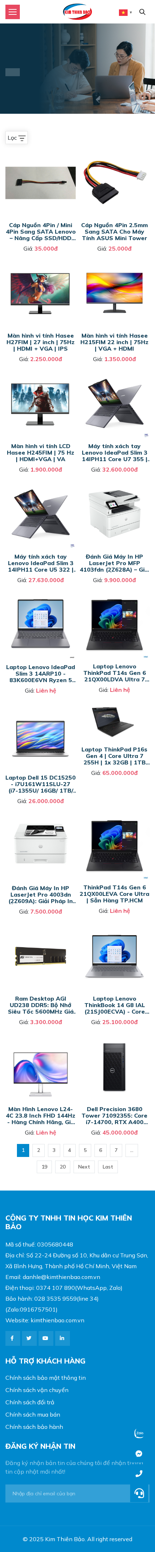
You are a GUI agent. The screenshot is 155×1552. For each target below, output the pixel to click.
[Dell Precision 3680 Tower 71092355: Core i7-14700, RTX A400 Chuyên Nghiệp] (114, 1036)
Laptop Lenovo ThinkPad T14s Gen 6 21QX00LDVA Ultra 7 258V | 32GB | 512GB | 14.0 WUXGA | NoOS (115, 672)
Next (84, 1166)
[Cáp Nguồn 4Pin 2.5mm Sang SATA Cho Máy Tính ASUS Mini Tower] (114, 152)
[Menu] (13, 12)
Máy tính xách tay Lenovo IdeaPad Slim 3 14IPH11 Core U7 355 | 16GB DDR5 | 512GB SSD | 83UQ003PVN (114, 452)
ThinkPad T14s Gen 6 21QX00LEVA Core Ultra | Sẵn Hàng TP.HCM (114, 893)
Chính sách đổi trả (29, 1402)
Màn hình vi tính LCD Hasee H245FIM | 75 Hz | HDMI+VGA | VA (40, 452)
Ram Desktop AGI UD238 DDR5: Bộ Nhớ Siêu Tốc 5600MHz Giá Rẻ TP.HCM (41, 1005)
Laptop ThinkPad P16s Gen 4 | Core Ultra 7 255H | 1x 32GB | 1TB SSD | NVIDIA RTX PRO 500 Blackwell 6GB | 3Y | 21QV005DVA (114, 756)
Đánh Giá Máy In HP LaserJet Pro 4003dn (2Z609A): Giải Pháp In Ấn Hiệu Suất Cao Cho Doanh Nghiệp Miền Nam (40, 894)
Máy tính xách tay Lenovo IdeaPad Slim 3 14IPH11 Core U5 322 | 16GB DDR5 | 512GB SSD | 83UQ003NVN (41, 563)
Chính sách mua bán (32, 1414)
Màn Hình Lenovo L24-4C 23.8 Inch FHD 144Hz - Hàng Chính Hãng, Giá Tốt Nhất (40, 1115)
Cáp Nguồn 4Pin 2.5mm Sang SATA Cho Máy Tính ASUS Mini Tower (114, 231)
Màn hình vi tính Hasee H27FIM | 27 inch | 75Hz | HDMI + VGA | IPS (40, 342)
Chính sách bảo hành (34, 1426)
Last (108, 1166)
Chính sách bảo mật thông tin (45, 1377)
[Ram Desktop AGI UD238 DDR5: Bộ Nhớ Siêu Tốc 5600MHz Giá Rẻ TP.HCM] (40, 925)
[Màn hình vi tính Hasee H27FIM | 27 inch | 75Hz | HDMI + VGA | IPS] (40, 262)
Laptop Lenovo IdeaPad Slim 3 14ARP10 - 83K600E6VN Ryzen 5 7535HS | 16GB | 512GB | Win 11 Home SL (40, 673)
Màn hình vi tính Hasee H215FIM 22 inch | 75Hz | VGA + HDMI (114, 342)
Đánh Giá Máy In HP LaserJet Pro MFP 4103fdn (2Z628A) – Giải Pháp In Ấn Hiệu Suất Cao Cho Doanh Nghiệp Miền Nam (115, 563)
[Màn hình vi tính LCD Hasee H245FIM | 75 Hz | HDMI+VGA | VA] (40, 373)
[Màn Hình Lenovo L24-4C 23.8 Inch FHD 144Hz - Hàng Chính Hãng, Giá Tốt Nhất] (40, 1036)
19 (44, 1166)
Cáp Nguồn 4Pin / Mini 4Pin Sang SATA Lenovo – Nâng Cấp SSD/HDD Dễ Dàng (41, 231)
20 (63, 1166)
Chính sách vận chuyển (36, 1389)
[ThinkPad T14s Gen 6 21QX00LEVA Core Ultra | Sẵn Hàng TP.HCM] (114, 815)
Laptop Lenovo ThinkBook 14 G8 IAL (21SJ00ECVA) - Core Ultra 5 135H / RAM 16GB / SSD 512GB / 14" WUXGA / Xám (114, 1005)
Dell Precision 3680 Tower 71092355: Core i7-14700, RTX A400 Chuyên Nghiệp (114, 1115)
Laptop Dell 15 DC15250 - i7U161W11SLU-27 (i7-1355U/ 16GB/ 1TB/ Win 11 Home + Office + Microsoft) (40, 784)
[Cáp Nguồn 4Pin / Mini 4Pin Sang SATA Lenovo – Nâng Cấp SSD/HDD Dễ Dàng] (40, 152)
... (131, 1150)
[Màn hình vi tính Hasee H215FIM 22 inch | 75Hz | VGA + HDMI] (114, 262)
